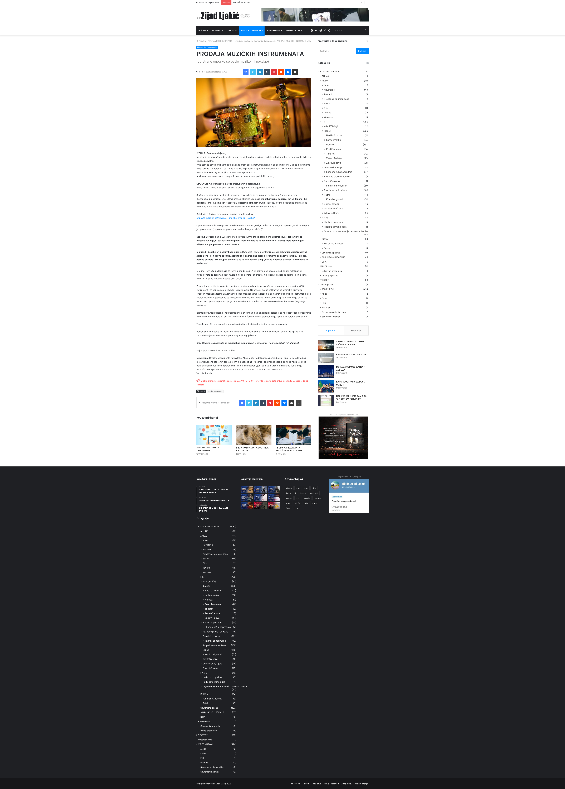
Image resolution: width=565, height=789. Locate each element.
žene (297, 508)
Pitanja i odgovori (251, 30)
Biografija (217, 30)
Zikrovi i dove (333, 162)
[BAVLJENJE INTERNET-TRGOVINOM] (214, 435)
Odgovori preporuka (332, 271)
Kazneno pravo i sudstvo (337, 176)
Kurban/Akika (333, 140)
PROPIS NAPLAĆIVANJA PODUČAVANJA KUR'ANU (289, 449)
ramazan (317, 498)
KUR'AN (325, 239)
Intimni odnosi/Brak (336, 185)
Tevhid (327, 112)
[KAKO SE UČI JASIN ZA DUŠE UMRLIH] (326, 386)
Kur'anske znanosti (334, 243)
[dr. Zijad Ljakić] (223, 15)
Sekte (327, 103)
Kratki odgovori (334, 199)
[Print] (298, 403)
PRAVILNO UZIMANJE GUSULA (351, 354)
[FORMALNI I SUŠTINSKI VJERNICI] (260, 505)
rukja (288, 503)
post (298, 498)
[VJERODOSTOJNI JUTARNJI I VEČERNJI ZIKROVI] (326, 345)
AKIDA (325, 80)
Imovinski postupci (243, 41)
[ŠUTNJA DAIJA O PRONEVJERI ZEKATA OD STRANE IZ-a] (247, 497)
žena (288, 508)
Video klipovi (273, 30)
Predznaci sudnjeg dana (336, 99)
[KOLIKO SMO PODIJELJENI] (247, 489)
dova (306, 488)
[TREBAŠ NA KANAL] (274, 489)
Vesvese (328, 117)
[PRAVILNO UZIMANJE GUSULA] (326, 358)
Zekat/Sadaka (334, 158)
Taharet (330, 153)
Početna (203, 30)
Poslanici (328, 94)
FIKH (231, 41)
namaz (289, 498)
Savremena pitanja (331, 252)
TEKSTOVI (324, 280)
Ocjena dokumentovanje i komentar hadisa (346, 231)
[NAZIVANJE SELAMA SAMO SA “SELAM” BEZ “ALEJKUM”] (326, 400)
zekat (314, 503)
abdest (289, 488)
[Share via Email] (295, 72)
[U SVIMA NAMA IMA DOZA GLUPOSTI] (274, 505)
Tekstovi (232, 30)
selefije (297, 503)
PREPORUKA (326, 266)
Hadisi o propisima (333, 222)
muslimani (314, 493)
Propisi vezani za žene (335, 190)
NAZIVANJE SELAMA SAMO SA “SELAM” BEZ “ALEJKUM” (351, 398)
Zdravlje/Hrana (331, 213)
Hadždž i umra (334, 135)
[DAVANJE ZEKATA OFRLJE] (260, 497)
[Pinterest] (274, 72)
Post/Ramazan (334, 149)
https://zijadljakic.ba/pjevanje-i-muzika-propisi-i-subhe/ (225, 218)
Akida (324, 294)
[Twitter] (253, 72)
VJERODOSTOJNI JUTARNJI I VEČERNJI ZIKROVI (350, 343)
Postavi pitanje (294, 30)
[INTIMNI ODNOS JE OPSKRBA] (274, 497)
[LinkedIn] (260, 72)
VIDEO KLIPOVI (327, 289)
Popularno (330, 330)
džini (314, 488)
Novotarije (329, 89)
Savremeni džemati (331, 316)
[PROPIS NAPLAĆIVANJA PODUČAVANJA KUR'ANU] (293, 435)
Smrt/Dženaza (331, 204)
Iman (326, 85)
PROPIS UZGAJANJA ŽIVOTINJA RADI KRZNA (252, 449)
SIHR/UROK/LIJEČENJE (333, 257)
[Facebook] (246, 72)
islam (288, 493)
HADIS (325, 217)
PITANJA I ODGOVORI (217, 41)
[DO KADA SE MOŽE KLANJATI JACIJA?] (326, 371)
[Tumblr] (267, 72)
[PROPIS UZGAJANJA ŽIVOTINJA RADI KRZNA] (253, 435)
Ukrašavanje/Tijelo (333, 208)
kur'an (303, 493)
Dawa (324, 298)
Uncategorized (326, 284)
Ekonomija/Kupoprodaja (264, 41)
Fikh (324, 303)
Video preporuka (330, 275)
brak (298, 488)
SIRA (324, 262)
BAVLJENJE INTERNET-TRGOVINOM (207, 449)
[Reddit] (281, 72)
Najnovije (356, 330)
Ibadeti (327, 130)
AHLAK (325, 76)
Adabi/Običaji (331, 126)
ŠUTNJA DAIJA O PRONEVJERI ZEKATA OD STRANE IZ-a (258, 2)
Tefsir (327, 248)
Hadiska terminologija (335, 226)
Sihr (306, 503)
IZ (295, 493)
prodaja (307, 498)
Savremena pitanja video (334, 312)
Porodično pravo (332, 181)
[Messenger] (288, 72)
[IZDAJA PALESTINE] (260, 489)
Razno (327, 194)
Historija (326, 307)
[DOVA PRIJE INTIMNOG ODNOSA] (247, 505)
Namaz (330, 144)
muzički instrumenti (215, 391)
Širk (326, 108)
